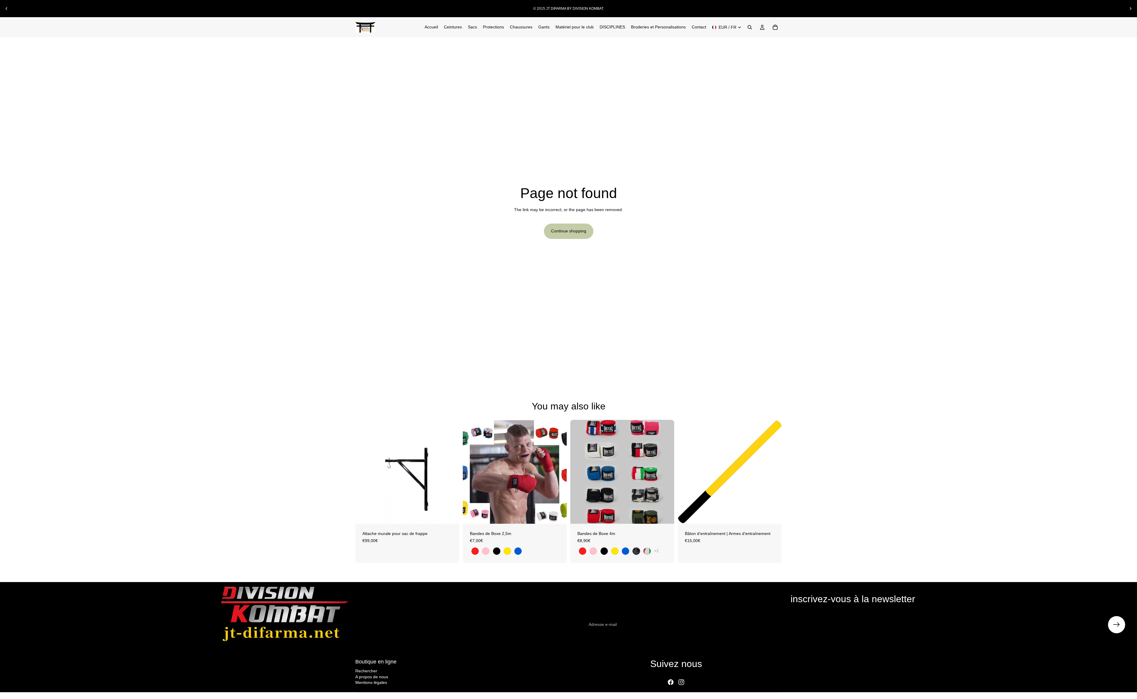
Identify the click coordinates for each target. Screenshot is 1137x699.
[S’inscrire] (1116, 624)
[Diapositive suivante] (1130, 8)
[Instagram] (681, 682)
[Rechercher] (749, 27)
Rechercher (366, 671)
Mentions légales (371, 682)
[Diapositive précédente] (6, 8)
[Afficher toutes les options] (656, 551)
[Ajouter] (450, 514)
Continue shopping (568, 231)
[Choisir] (557, 514)
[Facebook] (670, 682)
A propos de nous (371, 676)
